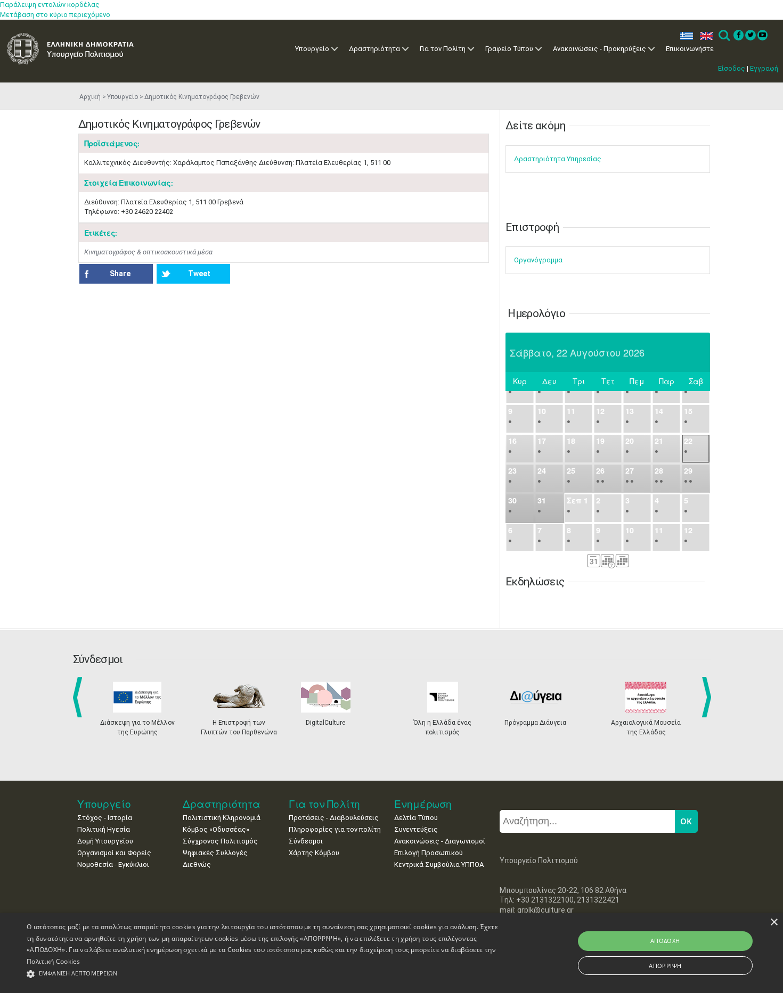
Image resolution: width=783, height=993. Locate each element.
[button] (264, 974)
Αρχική (90, 97)
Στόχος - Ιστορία (104, 818)
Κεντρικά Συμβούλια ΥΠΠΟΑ (439, 864)
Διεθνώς (197, 864)
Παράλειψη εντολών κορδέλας (50, 5)
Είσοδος (731, 68)
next (708, 697)
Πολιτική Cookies (53, 961)
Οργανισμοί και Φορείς (114, 853)
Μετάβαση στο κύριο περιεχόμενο (55, 15)
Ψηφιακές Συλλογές (215, 853)
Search (724, 36)
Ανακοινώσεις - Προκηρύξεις (599, 49)
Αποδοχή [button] (665, 941)
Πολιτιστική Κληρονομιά (221, 818)
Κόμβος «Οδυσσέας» (216, 829)
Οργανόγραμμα (538, 260)
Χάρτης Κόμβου (314, 853)
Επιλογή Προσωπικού (428, 853)
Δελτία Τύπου (416, 818)
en (704, 36)
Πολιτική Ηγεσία (103, 829)
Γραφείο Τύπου (509, 49)
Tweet (199, 273)
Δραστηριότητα (374, 49)
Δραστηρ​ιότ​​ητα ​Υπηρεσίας (557, 159)
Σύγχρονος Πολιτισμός (220, 841)
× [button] (774, 922)
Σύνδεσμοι (306, 841)
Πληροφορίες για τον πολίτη (335, 829)
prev (79, 697)
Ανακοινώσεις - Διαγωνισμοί (439, 841)
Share (120, 273)
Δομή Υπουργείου (105, 841)
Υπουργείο (312, 49)
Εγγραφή (764, 68)
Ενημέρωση (423, 804)
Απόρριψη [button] (665, 966)
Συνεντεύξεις (416, 829)
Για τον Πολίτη (443, 49)
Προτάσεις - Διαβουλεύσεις (334, 818)
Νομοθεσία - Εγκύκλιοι (113, 864)
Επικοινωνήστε (690, 49)
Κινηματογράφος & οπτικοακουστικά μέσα (148, 252)
